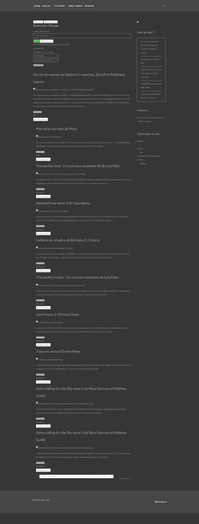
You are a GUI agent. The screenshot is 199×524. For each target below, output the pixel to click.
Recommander (51, 22)
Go (38, 41)
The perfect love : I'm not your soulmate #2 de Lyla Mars (78, 166)
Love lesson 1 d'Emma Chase (57, 314)
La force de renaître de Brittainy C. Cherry (67, 240)
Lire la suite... (41, 119)
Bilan (38, 155)
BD (34, 115)
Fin (111, 476)
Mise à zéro (47, 41)
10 (97, 476)
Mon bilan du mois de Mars (56, 129)
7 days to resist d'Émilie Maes (58, 351)
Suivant (103, 476)
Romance (40, 193)
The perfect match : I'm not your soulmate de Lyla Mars (77, 277)
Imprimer (39, 22)
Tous (35, 45)
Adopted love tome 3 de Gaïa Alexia (63, 203)
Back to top (159, 502)
